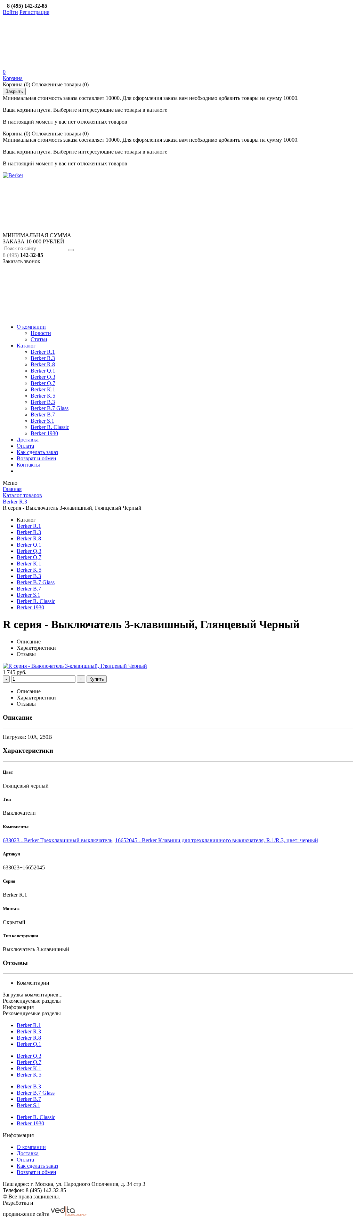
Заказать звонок (21, 261)
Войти (10, 12)
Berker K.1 (43, 389)
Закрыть (14, 91)
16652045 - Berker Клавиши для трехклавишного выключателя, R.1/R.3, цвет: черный (216, 840)
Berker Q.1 (43, 371)
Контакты (28, 465)
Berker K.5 (43, 396)
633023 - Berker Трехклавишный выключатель (57, 840)
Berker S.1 (42, 421)
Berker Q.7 (43, 383)
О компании (31, 327)
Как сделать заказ (37, 452)
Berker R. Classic (50, 427)
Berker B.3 (43, 402)
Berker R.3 (43, 358)
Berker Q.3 (43, 377)
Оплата (25, 446)
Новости (41, 333)
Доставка (28, 440)
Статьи (39, 339)
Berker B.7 (43, 414)
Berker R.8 (43, 364)
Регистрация (34, 12)
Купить (96, 679)
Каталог (26, 346)
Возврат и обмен (36, 458)
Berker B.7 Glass (49, 408)
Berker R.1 (43, 352)
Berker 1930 (44, 433)
